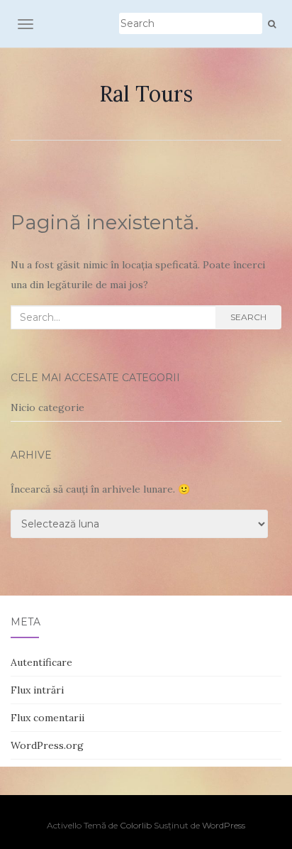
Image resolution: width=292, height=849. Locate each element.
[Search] (271, 24)
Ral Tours (146, 93)
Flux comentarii (47, 717)
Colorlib (136, 825)
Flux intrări (37, 690)
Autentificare (41, 662)
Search (248, 317)
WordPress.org (47, 745)
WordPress (223, 825)
